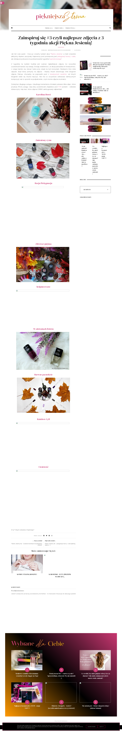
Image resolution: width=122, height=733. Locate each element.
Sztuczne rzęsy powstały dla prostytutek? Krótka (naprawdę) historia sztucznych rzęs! (102, 65)
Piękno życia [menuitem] (70, 28)
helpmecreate (43, 286)
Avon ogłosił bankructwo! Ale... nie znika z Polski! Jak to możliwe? (101, 89)
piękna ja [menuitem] (48, 28)
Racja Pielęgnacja (43, 183)
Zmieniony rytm (43, 140)
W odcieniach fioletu (43, 329)
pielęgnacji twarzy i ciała (66, 56)
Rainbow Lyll (43, 419)
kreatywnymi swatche (58, 74)
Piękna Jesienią (56, 54)
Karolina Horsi (43, 94)
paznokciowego (55, 59)
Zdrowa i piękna (44, 243)
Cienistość (43, 466)
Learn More (92, 726)
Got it (101, 726)
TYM (59, 87)
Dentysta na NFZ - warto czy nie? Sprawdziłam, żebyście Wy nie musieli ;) (96, 77)
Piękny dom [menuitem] (58, 28)
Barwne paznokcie (43, 374)
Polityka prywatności (61, 721)
